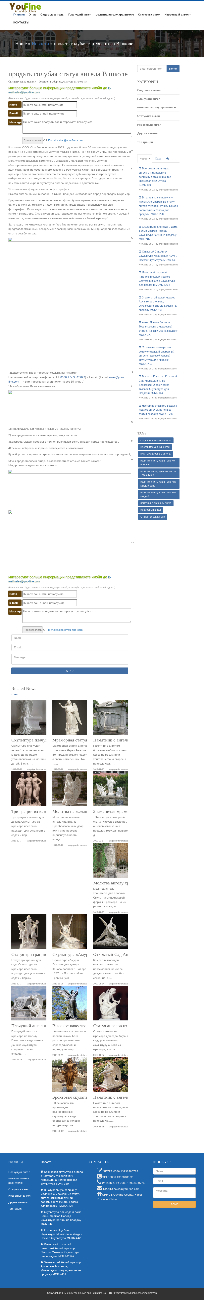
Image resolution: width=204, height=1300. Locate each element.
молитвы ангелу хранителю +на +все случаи (158, 473)
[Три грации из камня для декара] (28, 790)
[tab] (167, 158)
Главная (19, 14)
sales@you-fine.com (126, 1188)
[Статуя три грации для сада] (28, 933)
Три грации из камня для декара (41, 811)
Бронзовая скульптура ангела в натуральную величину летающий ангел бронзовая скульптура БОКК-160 (155, 177)
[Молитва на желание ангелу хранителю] (69, 790)
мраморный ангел (150, 509)
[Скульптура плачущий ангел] (28, 719)
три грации (145, 142)
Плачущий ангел (79, 14)
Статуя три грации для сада (37, 954)
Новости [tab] (144, 158)
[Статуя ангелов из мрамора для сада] (110, 1005)
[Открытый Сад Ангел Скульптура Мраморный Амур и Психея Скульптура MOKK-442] (110, 933)
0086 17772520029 (72, 377)
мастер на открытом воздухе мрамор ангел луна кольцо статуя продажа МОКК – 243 (158, 410)
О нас (32, 14)
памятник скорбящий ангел (155, 503)
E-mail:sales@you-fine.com (65, 140)
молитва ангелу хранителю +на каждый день (158, 483)
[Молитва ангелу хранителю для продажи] (110, 862)
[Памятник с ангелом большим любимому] (110, 719)
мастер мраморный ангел (155, 447)
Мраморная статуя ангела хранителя (86, 740)
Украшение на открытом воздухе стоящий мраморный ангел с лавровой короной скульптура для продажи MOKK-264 (156, 355)
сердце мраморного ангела (155, 440)
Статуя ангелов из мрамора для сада (127, 1025)
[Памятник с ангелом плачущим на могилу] (110, 1076)
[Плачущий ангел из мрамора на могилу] (28, 1005)
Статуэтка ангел (149, 14)
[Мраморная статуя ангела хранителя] (69, 719)
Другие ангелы (147, 133)
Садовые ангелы (52, 14)
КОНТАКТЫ (21, 22)
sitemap (152, 1293)
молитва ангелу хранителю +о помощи (157, 462)
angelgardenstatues (36, 769)
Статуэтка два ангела (152, 516)
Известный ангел (177, 14)
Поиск (173, 68)
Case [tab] (158, 158)
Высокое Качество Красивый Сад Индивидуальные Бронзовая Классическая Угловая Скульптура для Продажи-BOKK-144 (158, 384)
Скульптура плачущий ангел (38, 740)
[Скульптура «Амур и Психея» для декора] (69, 933)
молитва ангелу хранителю (114, 14)
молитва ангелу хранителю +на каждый (158, 494)
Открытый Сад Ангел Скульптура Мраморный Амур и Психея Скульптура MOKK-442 (158, 255)
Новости (40, 43)
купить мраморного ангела (155, 453)
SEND (70, 670)
